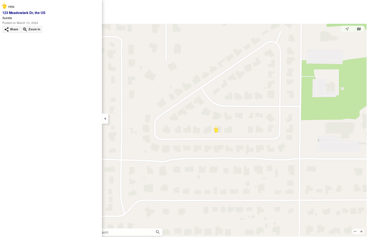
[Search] (158, 232)
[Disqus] (51, 97)
